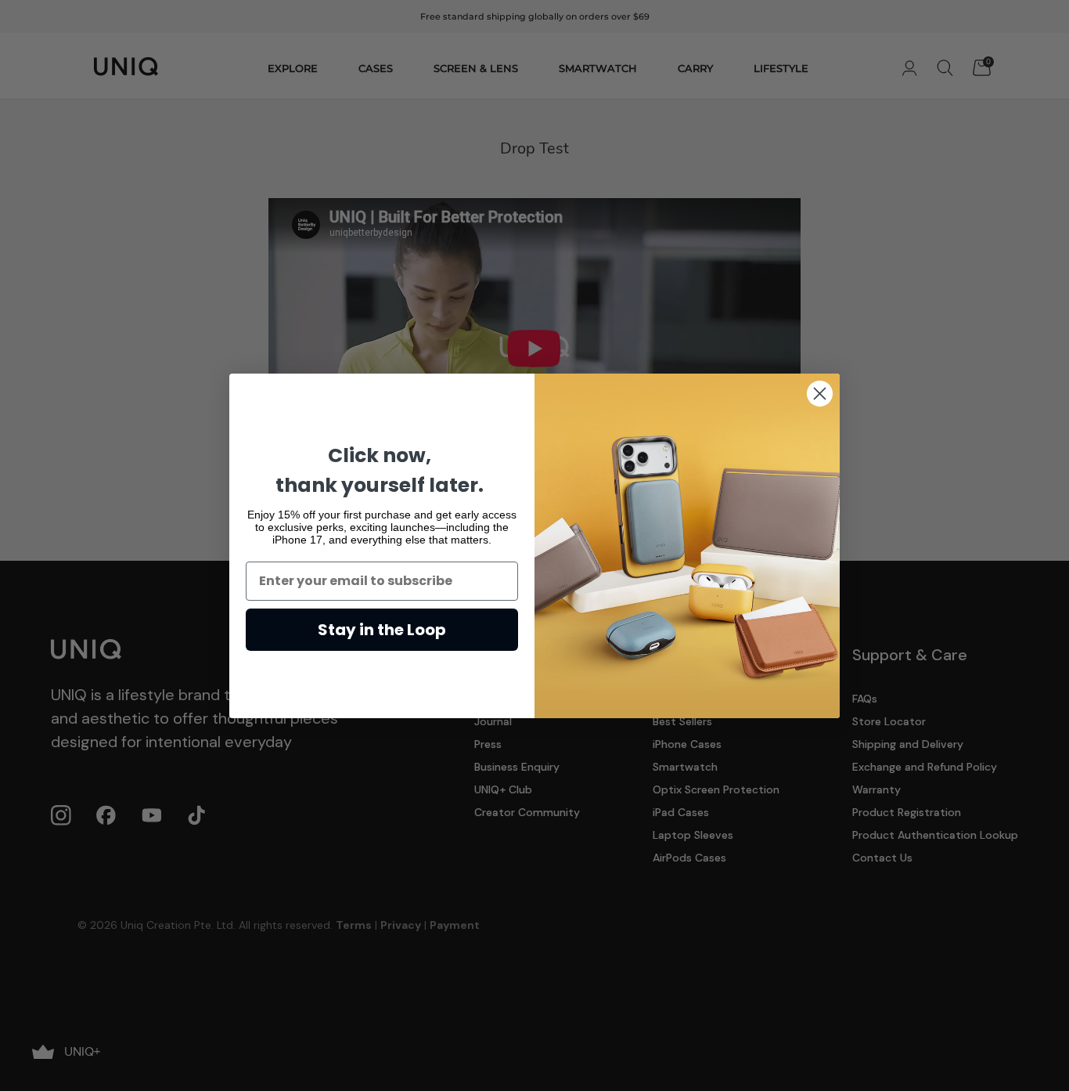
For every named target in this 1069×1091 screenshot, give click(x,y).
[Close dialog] (819, 393)
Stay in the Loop (382, 630)
